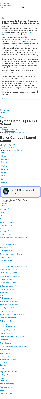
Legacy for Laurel (6, 393)
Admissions (4, 203)
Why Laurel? (4, 209)
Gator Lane (4, 340)
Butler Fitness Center (7, 311)
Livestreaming (5, 353)
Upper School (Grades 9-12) (10, 276)
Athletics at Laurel (6, 298)
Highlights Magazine (7, 333)
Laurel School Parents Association (12, 336)
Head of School (5, 234)
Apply (2, 117)
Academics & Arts (6, 260)
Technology (4, 292)
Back (4, 98)
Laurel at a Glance (6, 241)
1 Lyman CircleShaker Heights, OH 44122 (9, 128)
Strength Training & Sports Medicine (12, 314)
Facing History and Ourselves (10, 330)
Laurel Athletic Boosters (8, 318)
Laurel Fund (4, 380)
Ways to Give (4, 390)
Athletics (3, 296)
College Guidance (6, 279)
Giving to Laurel (5, 257)
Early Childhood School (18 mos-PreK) (13, 266)
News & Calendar (6, 363)
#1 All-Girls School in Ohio (23, 191)
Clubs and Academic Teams (9, 286)
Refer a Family (5, 356)
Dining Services (5, 343)
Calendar (3, 365)
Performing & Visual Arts (8, 282)
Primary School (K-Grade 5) (9, 269)
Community (4, 324)
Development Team (7, 397)
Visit (1, 115)
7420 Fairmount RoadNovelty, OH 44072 (7, 145)
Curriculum (4, 263)
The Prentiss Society (7, 384)
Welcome (3, 206)
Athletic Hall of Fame (7, 321)
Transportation (5, 349)
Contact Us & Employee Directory (11, 254)
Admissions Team (6, 225)
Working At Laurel (6, 251)
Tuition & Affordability (7, 222)
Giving (2, 378)
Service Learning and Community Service (14, 346)
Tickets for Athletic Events (9, 304)
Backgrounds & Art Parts (8, 359)
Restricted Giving (6, 387)
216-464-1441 (10, 147)
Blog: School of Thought (8, 371)
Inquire (2, 113)
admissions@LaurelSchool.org (19, 132)
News (2, 368)
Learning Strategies (7, 289)
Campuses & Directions (8, 244)
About (2, 229)
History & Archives (6, 247)
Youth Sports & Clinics (7, 308)
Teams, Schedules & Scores (9, 301)
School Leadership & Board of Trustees (13, 237)
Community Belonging (7, 326)
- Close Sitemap (5, 201)
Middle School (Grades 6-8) (9, 273)
